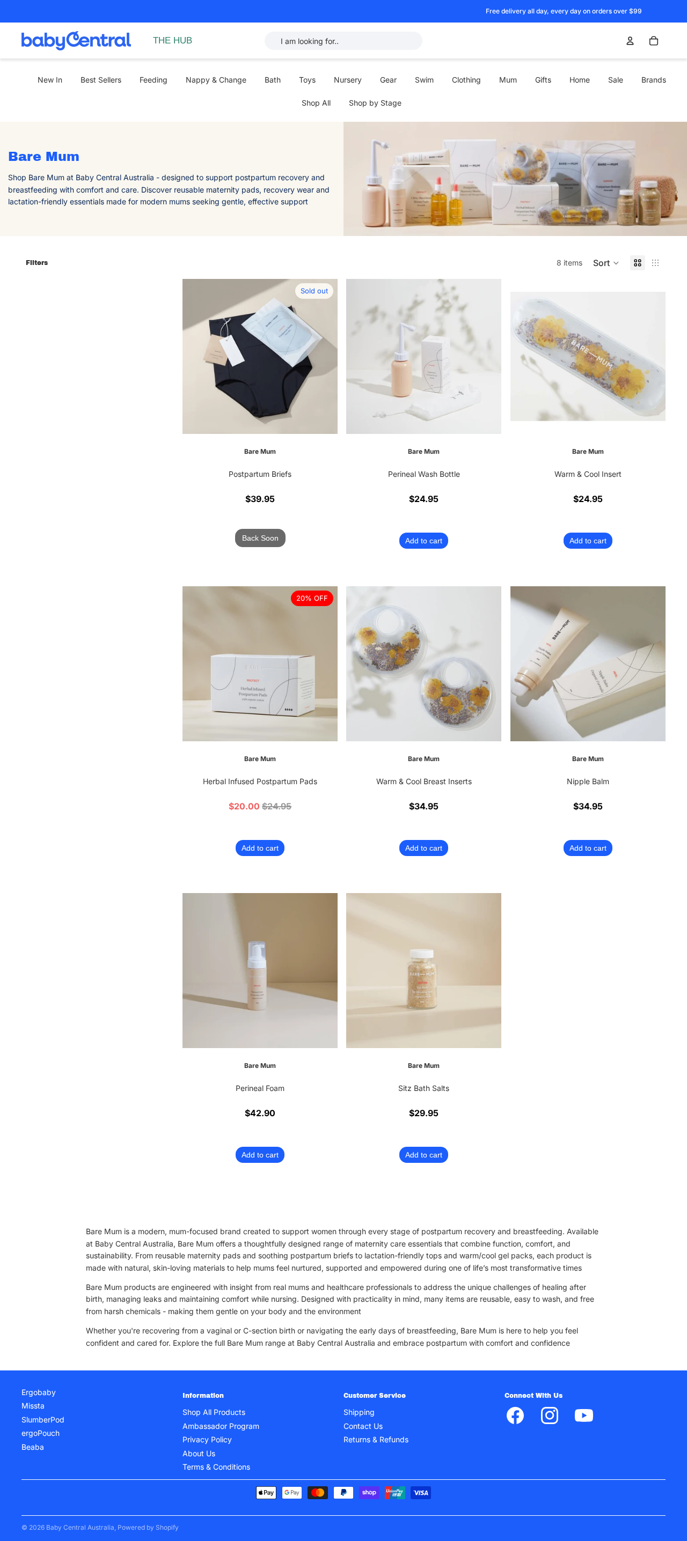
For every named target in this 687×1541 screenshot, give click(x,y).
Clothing (466, 79)
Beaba (32, 1446)
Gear (388, 79)
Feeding (153, 79)
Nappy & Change (216, 79)
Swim (424, 79)
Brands (653, 79)
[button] (606, 263)
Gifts (543, 79)
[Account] (630, 41)
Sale (615, 79)
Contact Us (363, 1426)
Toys (307, 79)
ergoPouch (40, 1432)
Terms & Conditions (216, 1466)
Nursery (348, 79)
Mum (508, 79)
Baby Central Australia (80, 1527)
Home (579, 79)
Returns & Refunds (376, 1439)
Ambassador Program (220, 1426)
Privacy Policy (207, 1439)
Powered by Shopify (148, 1527)
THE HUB (172, 40)
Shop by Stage (375, 102)
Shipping (359, 1412)
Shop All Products (213, 1412)
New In (50, 79)
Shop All (316, 102)
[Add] (485, 417)
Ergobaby (38, 1392)
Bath (273, 79)
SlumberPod (42, 1419)
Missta (33, 1405)
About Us (198, 1453)
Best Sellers (101, 79)
